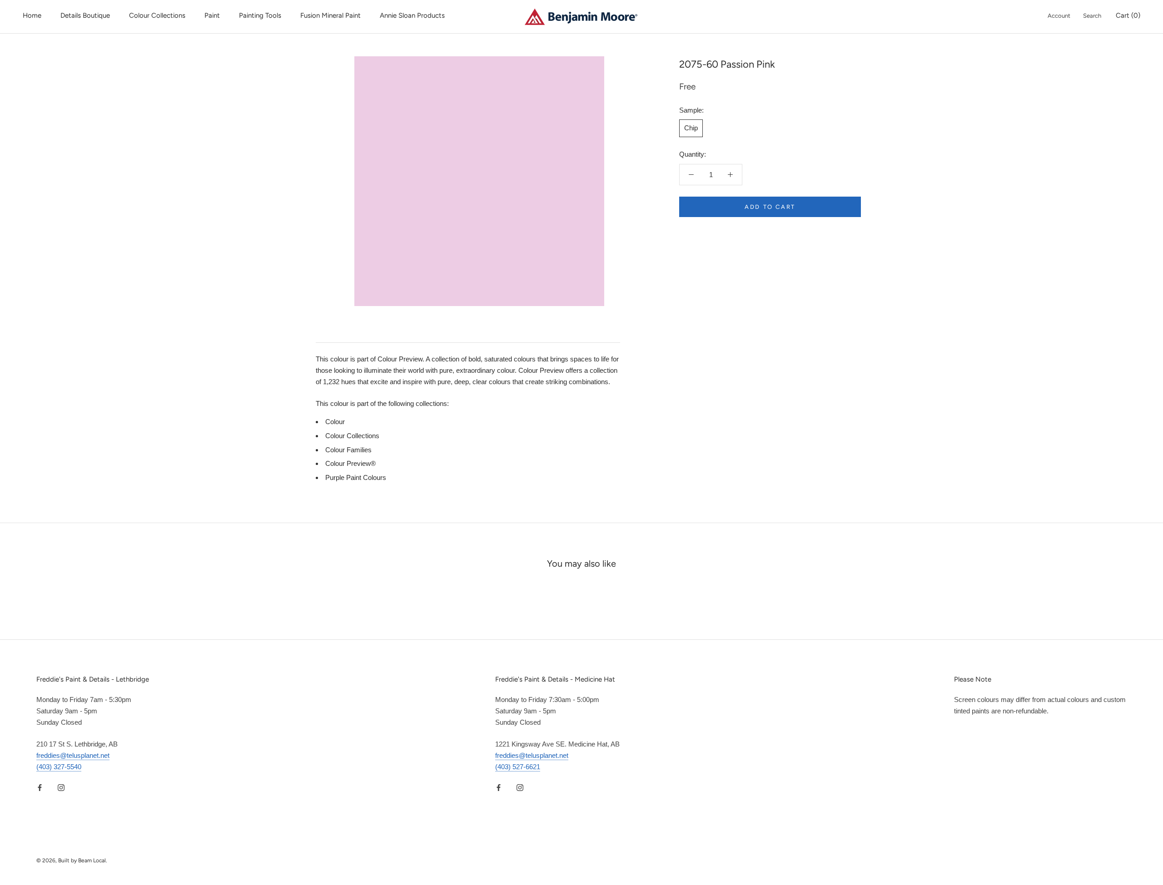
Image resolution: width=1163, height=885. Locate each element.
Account (1059, 15)
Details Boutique (85, 15)
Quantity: (692, 154)
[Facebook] (39, 787)
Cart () (1128, 15)
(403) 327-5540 (58, 767)
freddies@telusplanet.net (72, 755)
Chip (691, 128)
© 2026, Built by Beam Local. (71, 860)
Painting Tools (260, 15)
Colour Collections (157, 15)
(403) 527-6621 (517, 767)
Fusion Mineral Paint (330, 15)
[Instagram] (61, 787)
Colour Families (348, 450)
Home (32, 15)
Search (1092, 15)
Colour (335, 421)
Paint (212, 15)
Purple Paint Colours (355, 477)
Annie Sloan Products (412, 15)
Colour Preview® (350, 463)
